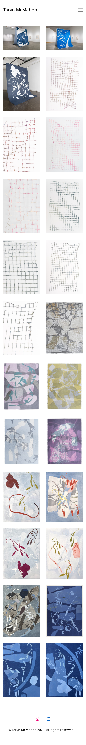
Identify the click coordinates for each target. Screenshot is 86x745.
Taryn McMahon (20, 10)
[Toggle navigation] (80, 9)
